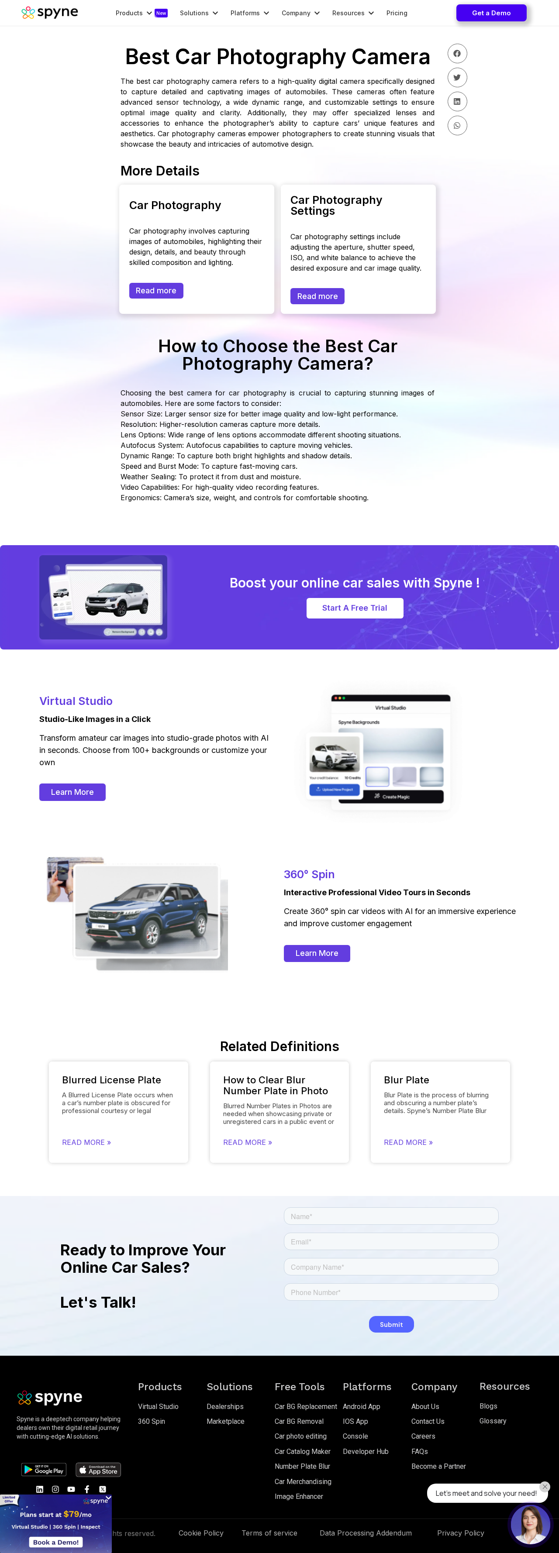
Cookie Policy (201, 1533)
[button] (491, 12)
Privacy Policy (460, 1533)
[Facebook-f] (87, 1489)
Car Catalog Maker (303, 1451)
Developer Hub (366, 1451)
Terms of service (269, 1533)
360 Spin (151, 1421)
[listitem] (71, 1428)
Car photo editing (301, 1436)
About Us (425, 1406)
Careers (423, 1436)
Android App (361, 1406)
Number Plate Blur (302, 1466)
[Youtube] (71, 1489)
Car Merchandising (303, 1481)
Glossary (493, 1421)
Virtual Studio (158, 1406)
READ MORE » (86, 1142)
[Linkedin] (40, 1489)
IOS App (355, 1421)
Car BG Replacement (306, 1406)
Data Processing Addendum (366, 1533)
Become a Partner (438, 1466)
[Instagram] (55, 1489)
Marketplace (226, 1421)
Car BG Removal (299, 1421)
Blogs (488, 1406)
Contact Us (428, 1421)
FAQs (419, 1451)
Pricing (396, 13)
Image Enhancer (299, 1496)
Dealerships (225, 1406)
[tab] (140, 13)
